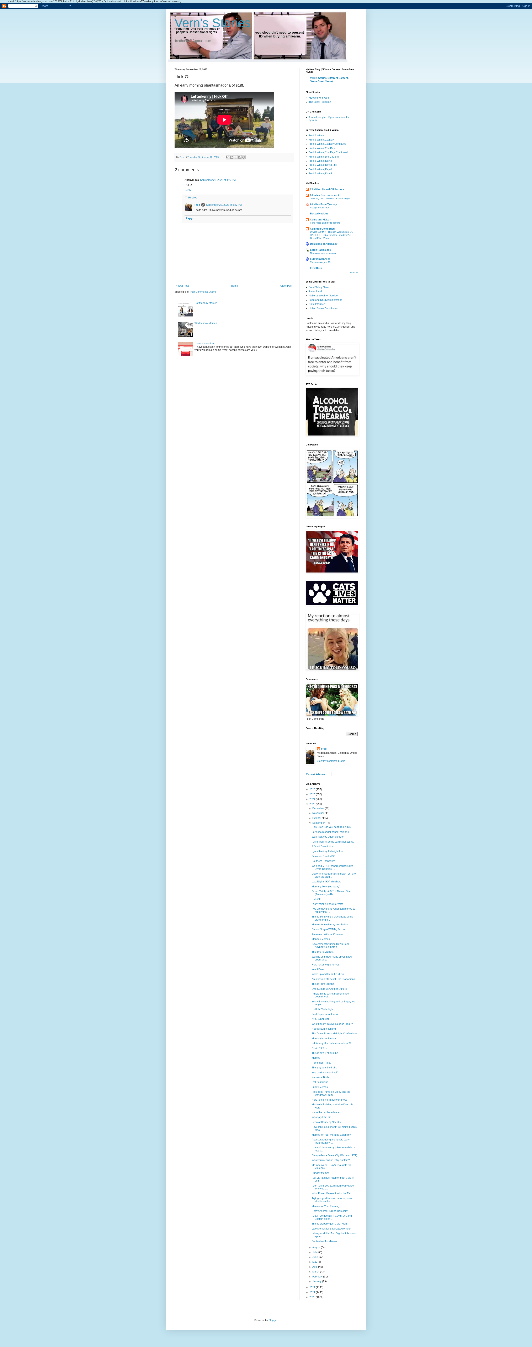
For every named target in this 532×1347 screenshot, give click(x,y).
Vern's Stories (213, 23)
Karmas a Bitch (320, 1077)
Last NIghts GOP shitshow (326, 881)
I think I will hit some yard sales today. (333, 841)
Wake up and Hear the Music (328, 974)
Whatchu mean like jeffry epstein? (331, 1160)
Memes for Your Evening (325, 1206)
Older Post (286, 285)
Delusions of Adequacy (323, 243)
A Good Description (323, 846)
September (318, 822)
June (315, 1257)
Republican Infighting (324, 1028)
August (316, 1247)
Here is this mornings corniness (329, 1099)
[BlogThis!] (232, 157)
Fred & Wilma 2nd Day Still (324, 156)
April (315, 1266)
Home (234, 285)
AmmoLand (315, 291)
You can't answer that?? (325, 1072)
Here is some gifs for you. (326, 964)
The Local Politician (320, 101)
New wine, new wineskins (323, 253)
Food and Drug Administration (325, 300)
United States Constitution (323, 308)
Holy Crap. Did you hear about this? (332, 827)
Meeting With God (319, 97)
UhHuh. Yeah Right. (323, 1009)
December (318, 808)
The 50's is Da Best (322, 951)
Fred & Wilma (316, 135)
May (315, 1261)
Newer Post (182, 285)
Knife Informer (317, 304)
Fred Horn (316, 268)
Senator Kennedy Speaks (326, 1122)
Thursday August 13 (320, 262)
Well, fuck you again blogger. (328, 836)
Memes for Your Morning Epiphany (331, 1134)
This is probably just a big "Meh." (330, 1223)
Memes (316, 1057)
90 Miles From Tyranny (323, 204)
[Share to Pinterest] (243, 157)
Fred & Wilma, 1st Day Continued (327, 143)
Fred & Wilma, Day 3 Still (323, 165)
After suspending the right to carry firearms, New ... (331, 1141)
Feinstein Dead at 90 (323, 856)
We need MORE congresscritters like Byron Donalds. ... (332, 867)
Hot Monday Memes (206, 303)
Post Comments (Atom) (203, 291)
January (317, 1281)
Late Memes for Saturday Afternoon (331, 1228)
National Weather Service (323, 295)
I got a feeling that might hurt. (328, 851)
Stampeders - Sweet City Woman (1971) (334, 1155)
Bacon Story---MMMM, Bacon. (328, 929)
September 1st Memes (324, 1241)
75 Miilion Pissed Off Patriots (327, 189)
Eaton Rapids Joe (320, 249)
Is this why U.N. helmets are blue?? (331, 1043)
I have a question (204, 343)
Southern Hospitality (323, 861)
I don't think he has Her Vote (327, 904)
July (315, 1252)
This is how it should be (325, 1053)
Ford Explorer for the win (325, 1014)
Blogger (272, 1320)
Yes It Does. (318, 969)
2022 (312, 1287)
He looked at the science (326, 1112)
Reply (188, 190)
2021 (312, 1292)
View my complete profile (331, 761)
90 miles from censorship (325, 195)
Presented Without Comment (328, 934)
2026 (312, 789)
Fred (197, 204)
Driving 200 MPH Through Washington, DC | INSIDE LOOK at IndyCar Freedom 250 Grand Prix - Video (331, 235)
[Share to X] (236, 157)
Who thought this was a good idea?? (332, 1024)
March (316, 1271)
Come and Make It (320, 219)
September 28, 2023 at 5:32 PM (224, 204)
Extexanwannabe (320, 259)
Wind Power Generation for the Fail (331, 1193)
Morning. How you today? (326, 886)
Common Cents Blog (322, 228)
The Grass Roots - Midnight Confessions (334, 1033)
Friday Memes (320, 1087)
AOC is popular (320, 1019)
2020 (312, 1297)
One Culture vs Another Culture (329, 988)
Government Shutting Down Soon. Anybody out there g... (331, 945)
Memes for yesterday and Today (330, 924)
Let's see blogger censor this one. (331, 832)
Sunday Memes (320, 1173)
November (318, 813)
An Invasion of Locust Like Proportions (333, 979)
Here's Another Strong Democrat (330, 1211)
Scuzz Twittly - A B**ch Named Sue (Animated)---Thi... (331, 893)
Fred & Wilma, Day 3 (320, 160)
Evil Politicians (320, 1082)
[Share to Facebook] (240, 157)
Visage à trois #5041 (320, 207)
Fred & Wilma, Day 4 (320, 169)
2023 (312, 804)
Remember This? (321, 1062)
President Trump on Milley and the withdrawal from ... (331, 1093)
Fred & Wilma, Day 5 (320, 173)
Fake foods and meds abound (325, 222)
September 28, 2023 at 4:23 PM (218, 180)
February (317, 1276)
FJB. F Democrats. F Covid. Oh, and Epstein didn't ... (332, 1217)
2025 (312, 794)
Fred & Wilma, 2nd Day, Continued (328, 152)
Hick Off (316, 899)
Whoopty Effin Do (321, 1117)
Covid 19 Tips (319, 1048)
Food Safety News (319, 287)
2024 (312, 799)
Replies (192, 197)
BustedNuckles (319, 213)
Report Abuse (315, 774)
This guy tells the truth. (324, 1067)
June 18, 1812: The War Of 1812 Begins (330, 198)
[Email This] (228, 157)
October (317, 818)
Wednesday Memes (206, 323)
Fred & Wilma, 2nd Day (322, 148)
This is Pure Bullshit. (323, 983)
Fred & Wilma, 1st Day (321, 139)
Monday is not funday (324, 1038)
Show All (354, 273)
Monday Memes (321, 939)
